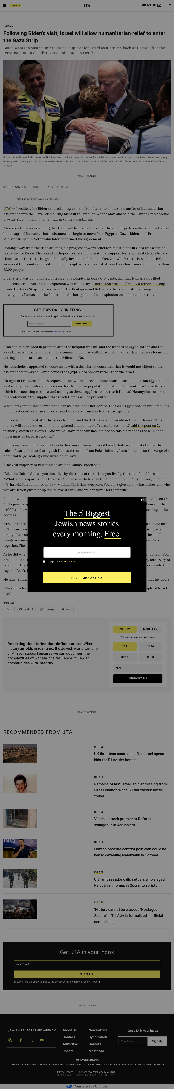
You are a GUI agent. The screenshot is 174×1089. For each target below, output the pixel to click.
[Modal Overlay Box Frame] (87, 544)
